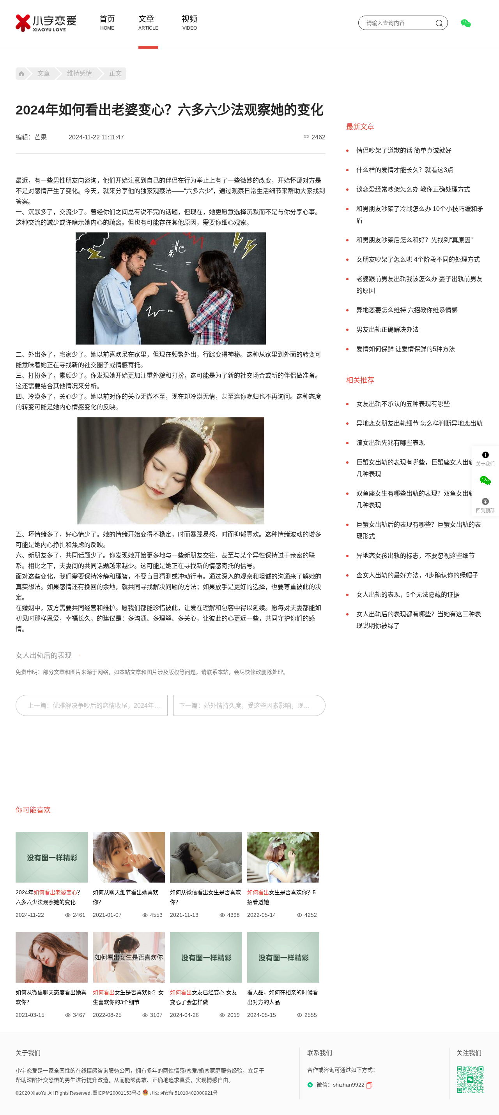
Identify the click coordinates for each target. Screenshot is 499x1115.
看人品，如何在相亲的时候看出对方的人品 (282, 997)
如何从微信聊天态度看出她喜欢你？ (51, 997)
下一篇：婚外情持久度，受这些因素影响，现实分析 (250, 705)
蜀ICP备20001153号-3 (117, 1093)
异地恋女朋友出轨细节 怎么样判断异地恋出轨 (419, 423)
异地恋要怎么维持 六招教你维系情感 (407, 310)
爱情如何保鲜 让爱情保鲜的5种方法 (405, 349)
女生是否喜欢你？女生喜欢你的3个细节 (128, 997)
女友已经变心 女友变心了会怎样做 (203, 997)
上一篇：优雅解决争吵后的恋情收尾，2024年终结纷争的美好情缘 (98, 705)
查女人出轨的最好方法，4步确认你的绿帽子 (417, 575)
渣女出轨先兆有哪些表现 (390, 443)
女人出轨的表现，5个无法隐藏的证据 (408, 594)
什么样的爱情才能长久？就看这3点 (404, 170)
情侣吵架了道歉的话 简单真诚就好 (403, 150)
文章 (146, 19)
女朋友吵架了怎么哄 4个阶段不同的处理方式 (418, 259)
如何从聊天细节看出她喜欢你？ (125, 897)
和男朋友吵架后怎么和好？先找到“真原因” (414, 240)
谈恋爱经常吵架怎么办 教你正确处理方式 (413, 189)
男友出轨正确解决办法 (387, 329)
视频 (189, 19)
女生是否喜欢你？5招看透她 (281, 897)
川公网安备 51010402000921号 (184, 1093)
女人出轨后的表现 (44, 656)
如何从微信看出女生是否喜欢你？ (205, 897)
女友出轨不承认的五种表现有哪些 (403, 404)
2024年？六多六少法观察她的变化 (49, 897)
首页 (107, 19)
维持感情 (79, 73)
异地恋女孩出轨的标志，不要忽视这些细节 (415, 555)
